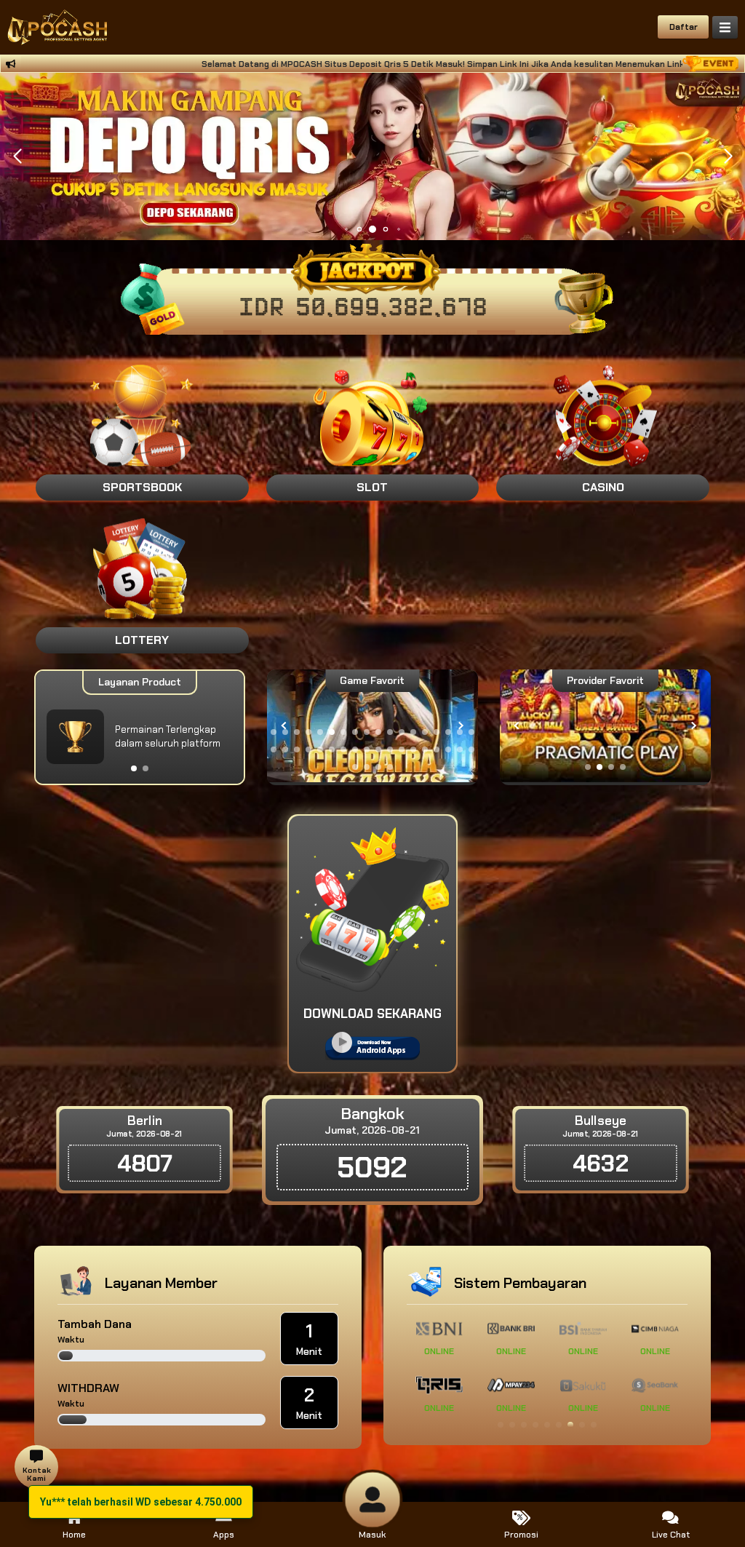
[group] (605, 725)
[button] (728, 156)
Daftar (683, 27)
